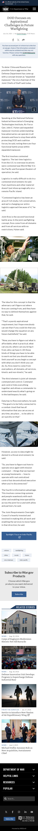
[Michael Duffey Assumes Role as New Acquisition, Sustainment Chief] (19, 737)
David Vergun (21, 33)
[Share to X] (18, 41)
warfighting (19, 550)
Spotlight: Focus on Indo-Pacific (19, 534)
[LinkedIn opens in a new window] (25, 812)
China (6, 555)
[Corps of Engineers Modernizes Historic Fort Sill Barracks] (19, 627)
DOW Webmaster (29, 53)
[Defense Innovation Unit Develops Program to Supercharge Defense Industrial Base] (19, 663)
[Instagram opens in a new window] (19, 812)
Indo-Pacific (24, 560)
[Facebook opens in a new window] (12, 812)
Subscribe (19, 594)
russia (16, 555)
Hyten (27, 555)
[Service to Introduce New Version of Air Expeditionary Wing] (19, 700)
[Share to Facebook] (13, 41)
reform (6, 550)
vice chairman (8, 560)
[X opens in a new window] (6, 812)
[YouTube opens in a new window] (32, 812)
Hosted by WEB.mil (19, 828)
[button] (34, 9)
